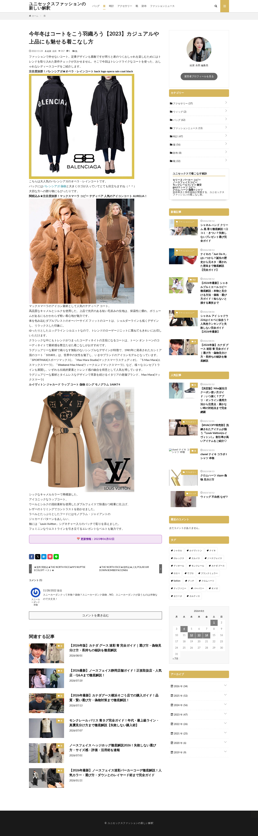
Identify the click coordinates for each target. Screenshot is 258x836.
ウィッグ (179, 112)
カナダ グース (218, 566)
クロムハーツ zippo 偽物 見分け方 (213, 477)
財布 (144, 6)
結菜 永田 (52, 51)
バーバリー (199, 588)
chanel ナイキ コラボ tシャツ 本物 (213, 456)
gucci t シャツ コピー (184, 187)
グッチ (191, 581)
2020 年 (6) (179, 743)
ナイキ (212, 551)
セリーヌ (178, 596)
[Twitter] (37, 556)
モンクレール (197, 566)
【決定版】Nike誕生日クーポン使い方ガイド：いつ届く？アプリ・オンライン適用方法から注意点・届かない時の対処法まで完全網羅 (213, 400)
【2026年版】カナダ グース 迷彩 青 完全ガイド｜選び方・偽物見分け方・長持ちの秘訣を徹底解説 (115, 648)
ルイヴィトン (195, 551)
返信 (59, 590)
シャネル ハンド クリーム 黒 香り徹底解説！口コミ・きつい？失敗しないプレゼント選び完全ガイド (214, 233)
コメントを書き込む (95, 615)
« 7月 (175, 659)
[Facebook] (31, 556)
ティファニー (180, 588)
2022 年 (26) (180, 724)
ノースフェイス (214, 558)
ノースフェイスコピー (185, 182)
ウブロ (190, 573)
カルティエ (194, 596)
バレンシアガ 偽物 (54, 186)
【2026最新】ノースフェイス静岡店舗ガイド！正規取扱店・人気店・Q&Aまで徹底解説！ (115, 673)
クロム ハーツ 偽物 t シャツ (188, 190)
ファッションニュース (162, 6)
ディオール (179, 566)
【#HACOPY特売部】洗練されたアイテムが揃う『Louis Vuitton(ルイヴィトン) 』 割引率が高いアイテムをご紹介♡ (214, 433)
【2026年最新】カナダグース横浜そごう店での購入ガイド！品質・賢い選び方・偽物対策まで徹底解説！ (113, 698)
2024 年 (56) (180, 705)
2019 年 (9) (179, 752)
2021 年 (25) (180, 734)
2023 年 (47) (180, 715)
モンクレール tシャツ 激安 (187, 185)
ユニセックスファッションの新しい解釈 (57, 6)
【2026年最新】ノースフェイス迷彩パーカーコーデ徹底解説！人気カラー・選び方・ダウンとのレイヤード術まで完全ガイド (115, 773)
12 (191, 635)
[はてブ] (44, 556)
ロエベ (177, 573)
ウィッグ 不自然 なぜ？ (214, 497)
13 (199, 635)
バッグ (96, 6)
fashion (177, 581)
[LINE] (56, 556)
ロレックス (179, 558)
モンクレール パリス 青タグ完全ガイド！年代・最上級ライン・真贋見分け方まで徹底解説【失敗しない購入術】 (114, 723)
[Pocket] (50, 556)
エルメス (195, 558)
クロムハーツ (207, 581)
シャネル (178, 551)
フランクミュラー (209, 573)
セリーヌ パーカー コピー (187, 180)
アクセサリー (124, 6)
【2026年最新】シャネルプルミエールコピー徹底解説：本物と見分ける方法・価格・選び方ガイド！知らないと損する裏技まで (214, 293)
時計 (111, 6)
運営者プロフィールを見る (199, 76)
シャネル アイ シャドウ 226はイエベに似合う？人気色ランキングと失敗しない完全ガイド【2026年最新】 (214, 324)
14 (206, 635)
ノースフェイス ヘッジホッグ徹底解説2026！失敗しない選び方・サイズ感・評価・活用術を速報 (112, 748)
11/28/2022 (50, 590)
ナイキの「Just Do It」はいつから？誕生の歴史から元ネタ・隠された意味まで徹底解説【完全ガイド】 (214, 262)
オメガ (214, 588)
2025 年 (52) (180, 696)
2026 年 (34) (180, 686)
